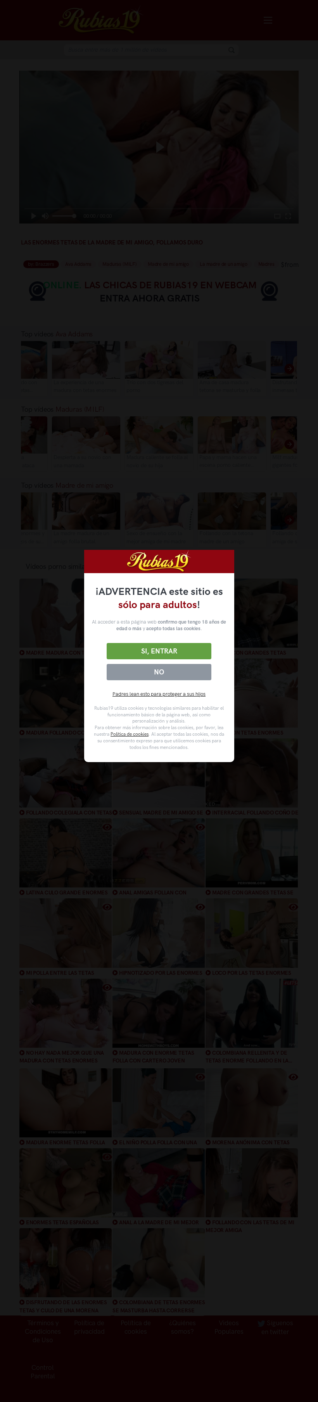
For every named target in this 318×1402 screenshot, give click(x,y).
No (159, 672)
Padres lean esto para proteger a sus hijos (159, 694)
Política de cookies (130, 734)
